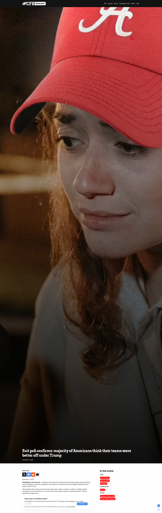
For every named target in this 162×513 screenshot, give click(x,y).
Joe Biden (104, 483)
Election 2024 (105, 481)
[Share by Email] (37, 476)
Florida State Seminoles (108, 499)
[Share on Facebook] (29, 476)
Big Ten (110, 3)
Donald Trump (105, 478)
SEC (137, 3)
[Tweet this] (24, 476)
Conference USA (124, 3)
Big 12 (116, 3)
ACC (105, 3)
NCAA (133, 3)
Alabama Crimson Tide (107, 496)
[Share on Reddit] (33, 476)
